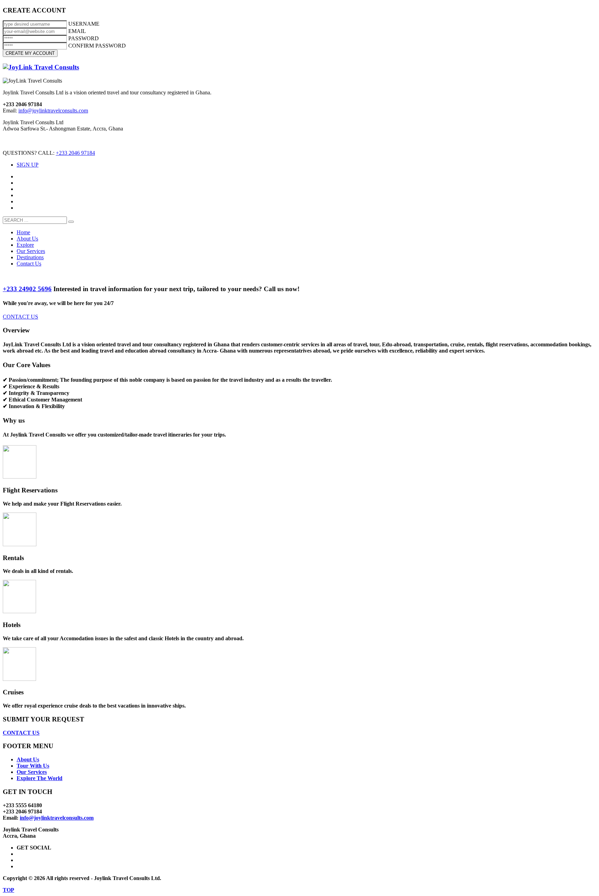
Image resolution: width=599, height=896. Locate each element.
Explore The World (39, 778)
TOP (8, 890)
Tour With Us (33, 766)
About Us (28, 759)
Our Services (32, 772)
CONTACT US (20, 317)
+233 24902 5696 (27, 289)
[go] (71, 222)
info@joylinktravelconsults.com (53, 110)
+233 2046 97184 (75, 153)
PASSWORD (83, 38)
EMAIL (77, 31)
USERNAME (83, 24)
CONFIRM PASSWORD (97, 46)
